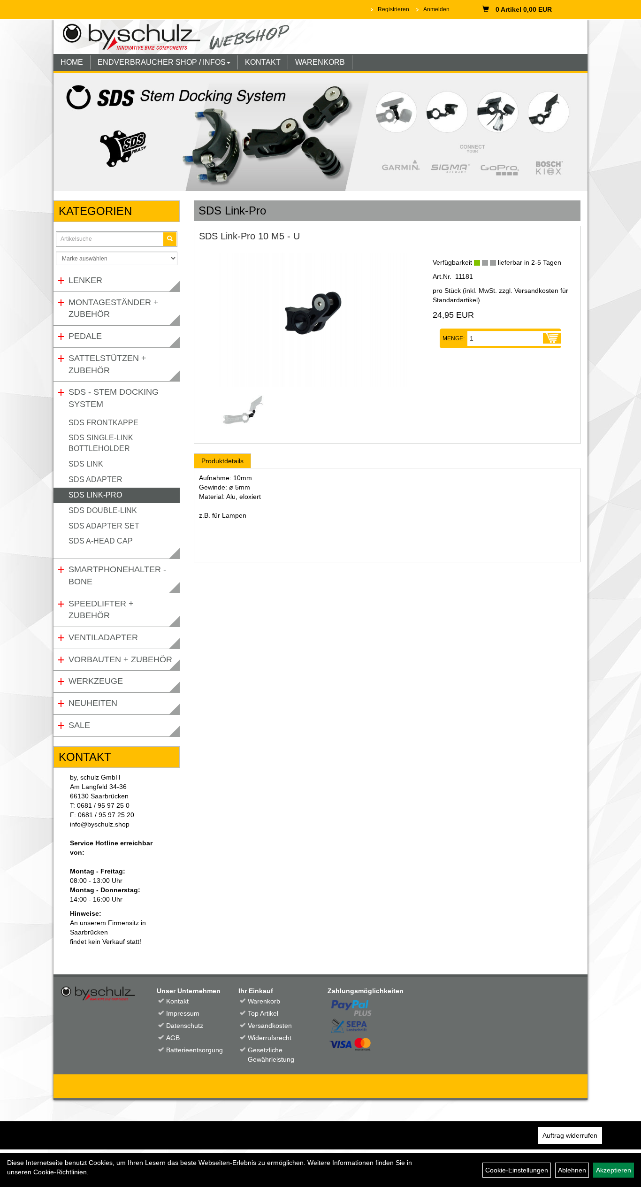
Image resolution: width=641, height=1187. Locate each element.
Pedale (85, 336)
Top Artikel (263, 1013)
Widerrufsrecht (269, 1037)
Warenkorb (264, 1001)
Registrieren (393, 9)
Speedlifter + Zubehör (101, 609)
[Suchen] (169, 239)
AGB (173, 1037)
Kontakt (177, 1001)
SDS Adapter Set (104, 526)
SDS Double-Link (103, 510)
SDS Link (86, 464)
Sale (79, 725)
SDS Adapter (95, 479)
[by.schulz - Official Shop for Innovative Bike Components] (183, 36)
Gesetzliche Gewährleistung (271, 1054)
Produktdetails (222, 461)
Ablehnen (572, 1170)
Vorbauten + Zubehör (120, 659)
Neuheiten (93, 703)
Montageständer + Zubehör (114, 308)
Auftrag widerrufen (569, 1135)
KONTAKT (263, 62)
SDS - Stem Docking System (114, 398)
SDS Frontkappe (103, 423)
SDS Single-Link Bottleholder (101, 443)
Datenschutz (184, 1025)
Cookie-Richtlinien (60, 1172)
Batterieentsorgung (192, 1050)
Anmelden (436, 9)
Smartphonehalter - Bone (117, 575)
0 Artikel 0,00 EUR (524, 9)
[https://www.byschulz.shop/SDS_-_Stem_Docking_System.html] (320, 132)
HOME (72, 62)
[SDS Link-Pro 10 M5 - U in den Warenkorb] (552, 338)
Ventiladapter (103, 637)
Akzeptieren (613, 1170)
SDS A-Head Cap (101, 541)
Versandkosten (270, 1025)
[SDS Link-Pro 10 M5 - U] (309, 320)
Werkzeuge (96, 681)
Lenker (85, 280)
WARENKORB (320, 62)
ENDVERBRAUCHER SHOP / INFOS (162, 62)
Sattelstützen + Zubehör (107, 364)
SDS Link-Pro (95, 495)
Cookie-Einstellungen (516, 1170)
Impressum (182, 1013)
